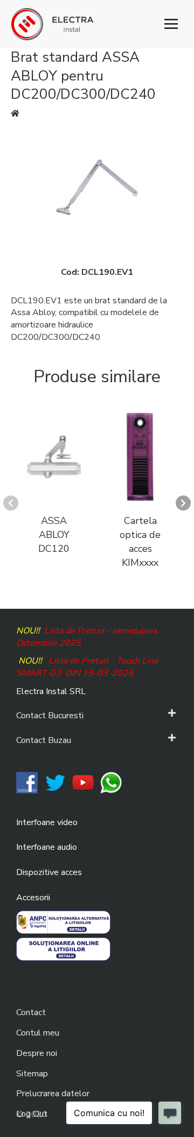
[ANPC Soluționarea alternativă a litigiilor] (63, 922)
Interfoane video (47, 822)
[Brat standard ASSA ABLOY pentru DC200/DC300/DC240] (97, 187)
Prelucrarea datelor (52, 1093)
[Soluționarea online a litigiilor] (63, 948)
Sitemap (32, 1074)
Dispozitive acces (49, 872)
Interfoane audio (46, 847)
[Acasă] (97, 24)
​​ (27, 782)
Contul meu (37, 1033)
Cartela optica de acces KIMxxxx (140, 541)
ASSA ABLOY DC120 (54, 534)
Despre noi (36, 1053)
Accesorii (33, 897)
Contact (31, 1012)
